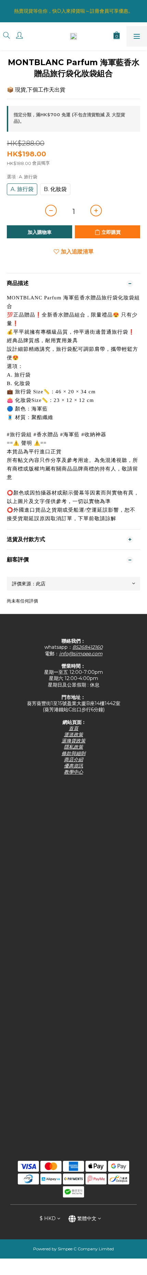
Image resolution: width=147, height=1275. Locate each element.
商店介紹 (73, 759)
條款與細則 (73, 753)
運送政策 (73, 734)
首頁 (73, 728)
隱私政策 (73, 747)
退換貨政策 (73, 741)
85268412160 (87, 647)
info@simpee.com (81, 654)
